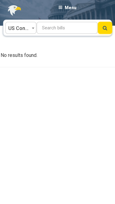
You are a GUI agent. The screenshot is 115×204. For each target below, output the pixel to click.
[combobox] (20, 28)
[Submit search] (105, 28)
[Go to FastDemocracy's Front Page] (11, 10)
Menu (70, 7)
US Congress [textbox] (22, 28)
